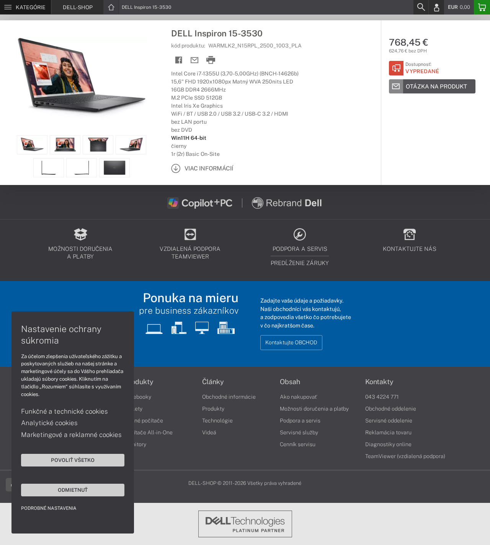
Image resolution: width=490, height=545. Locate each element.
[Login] (436, 7)
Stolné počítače (143, 420)
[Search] (420, 7)
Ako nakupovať (298, 397)
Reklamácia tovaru (388, 432)
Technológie (217, 420)
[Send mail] (194, 60)
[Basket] (482, 7)
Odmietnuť (73, 490)
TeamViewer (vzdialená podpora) (405, 456)
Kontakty (379, 381)
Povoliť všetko (73, 460)
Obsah (290, 381)
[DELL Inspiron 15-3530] (81, 77)
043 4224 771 (382, 397)
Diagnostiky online (388, 444)
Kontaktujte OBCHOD (291, 342)
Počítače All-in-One (148, 432)
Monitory (135, 444)
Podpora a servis (300, 420)
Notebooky (137, 397)
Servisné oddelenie (388, 420)
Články (213, 381)
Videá (209, 432)
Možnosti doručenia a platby (314, 409)
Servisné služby (299, 432)
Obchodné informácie (229, 397)
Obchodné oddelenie (390, 409)
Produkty (139, 381)
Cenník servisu (297, 444)
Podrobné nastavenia (49, 508)
